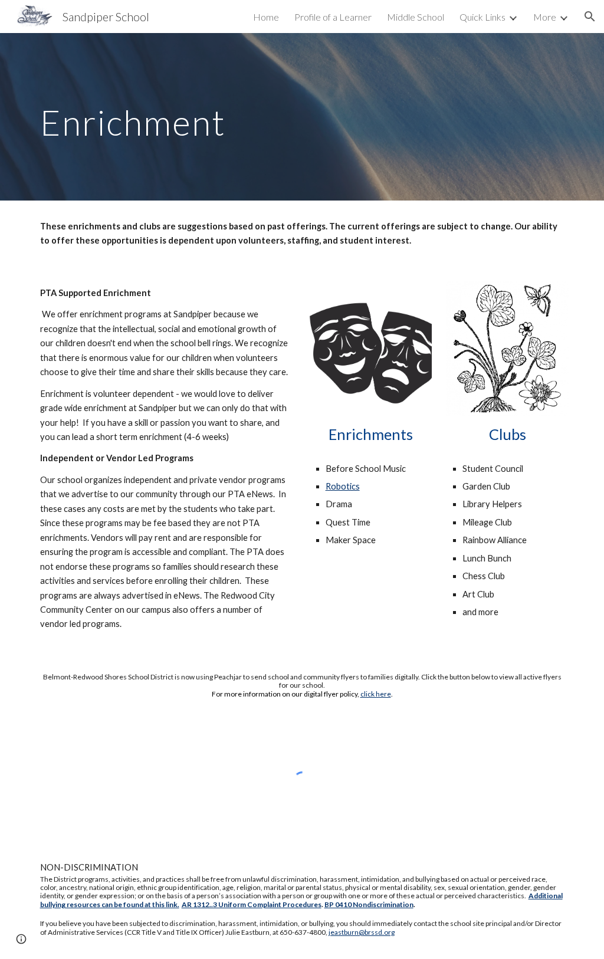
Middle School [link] (415, 16)
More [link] (544, 16)
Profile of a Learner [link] (333, 16)
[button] (590, 16)
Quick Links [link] (482, 16)
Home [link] (266, 16)
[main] (302, 116)
